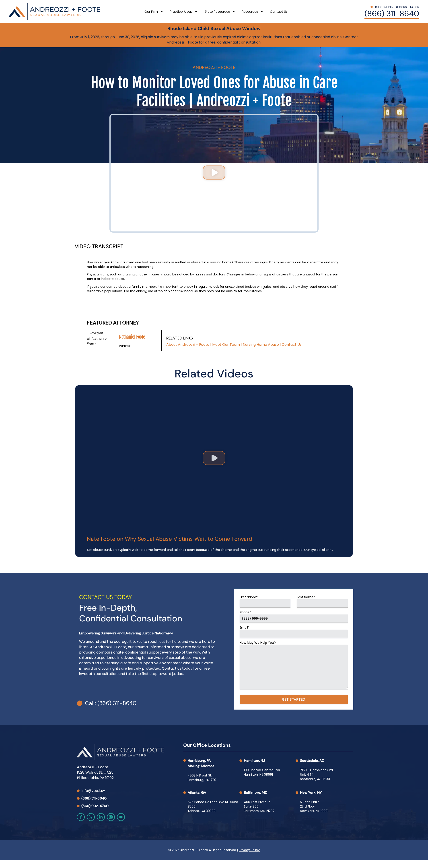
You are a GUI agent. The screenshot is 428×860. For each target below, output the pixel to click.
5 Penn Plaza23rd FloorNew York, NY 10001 (314, 806)
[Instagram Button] (111, 817)
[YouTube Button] (121, 817)
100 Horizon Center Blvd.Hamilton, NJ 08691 (262, 772)
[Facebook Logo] (81, 817)
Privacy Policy (249, 850)
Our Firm (151, 11)
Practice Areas (181, 11)
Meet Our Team (226, 344)
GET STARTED (293, 699)
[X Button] (91, 817)
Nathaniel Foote (132, 337)
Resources (250, 11)
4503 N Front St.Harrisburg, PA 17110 (202, 777)
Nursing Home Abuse (261, 344)
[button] (214, 173)
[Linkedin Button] (101, 817)
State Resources (217, 11)
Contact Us (279, 11)
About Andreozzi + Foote (187, 344)
